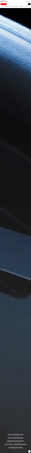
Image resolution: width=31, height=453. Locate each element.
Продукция (6, 6)
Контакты (26, 6)
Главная (2, 6)
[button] (26, 1)
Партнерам (16, 6)
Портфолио (21, 6)
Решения (11, 6)
